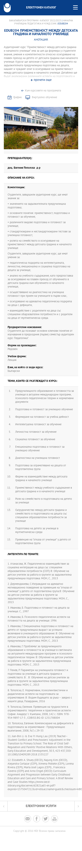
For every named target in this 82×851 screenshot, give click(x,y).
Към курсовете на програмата (43, 91)
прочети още (42, 80)
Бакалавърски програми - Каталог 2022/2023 (35, 20)
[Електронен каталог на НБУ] (7, 7)
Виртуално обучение (44, 97)
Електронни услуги (41, 806)
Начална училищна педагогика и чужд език (43, 22)
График (17, 97)
